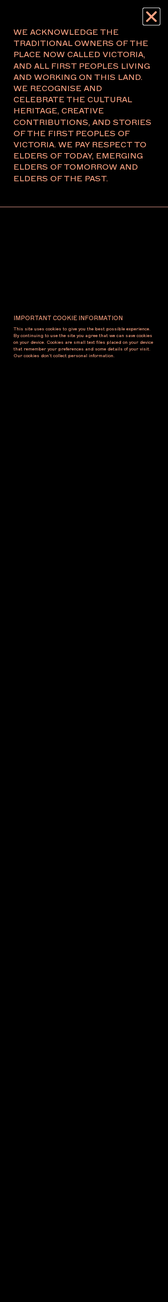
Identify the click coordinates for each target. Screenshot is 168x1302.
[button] (151, 16)
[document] (84, 651)
